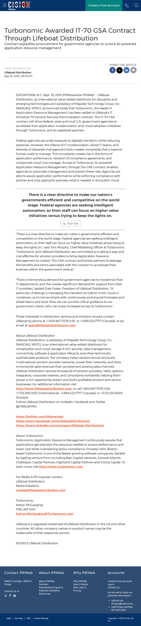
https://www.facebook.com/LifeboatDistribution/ (53, 421)
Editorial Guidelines (49, 590)
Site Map (19, 618)
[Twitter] (6, 595)
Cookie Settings (41, 618)
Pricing (77, 590)
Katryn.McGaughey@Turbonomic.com (44, 514)
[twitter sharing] (119, 70)
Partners (43, 584)
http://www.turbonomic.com (61, 466)
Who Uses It (79, 587)
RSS (28, 618)
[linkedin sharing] (126, 70)
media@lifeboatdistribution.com (41, 490)
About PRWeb (46, 581)
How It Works (80, 584)
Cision (127, 618)
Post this (72, 223)
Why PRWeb (80, 581)
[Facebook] (10, 595)
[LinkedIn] (14, 595)
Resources (44, 593)
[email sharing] (133, 70)
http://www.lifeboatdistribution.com (44, 388)
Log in (111, 584)
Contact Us (10, 591)
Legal (8, 618)
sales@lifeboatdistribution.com (52, 325)
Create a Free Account (104, 5)
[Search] (136, 5)
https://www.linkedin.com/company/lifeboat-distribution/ (60, 425)
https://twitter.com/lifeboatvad (39, 416)
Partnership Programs (51, 587)
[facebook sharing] (112, 70)
